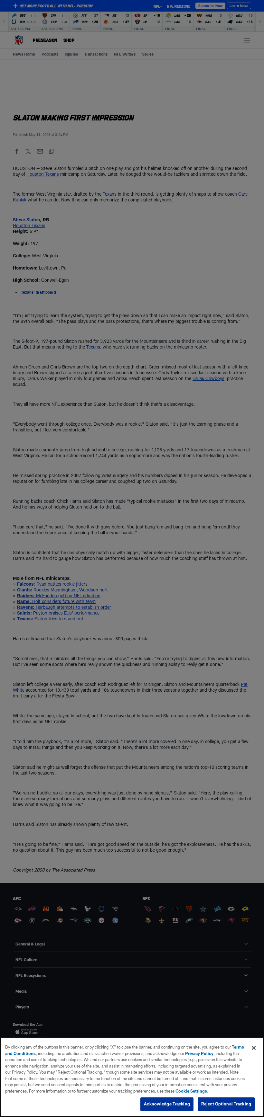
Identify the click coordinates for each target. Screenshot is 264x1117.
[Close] (254, 1048)
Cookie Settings (191, 1091)
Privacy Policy (199, 1053)
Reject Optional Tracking (226, 1103)
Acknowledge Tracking (167, 1103)
